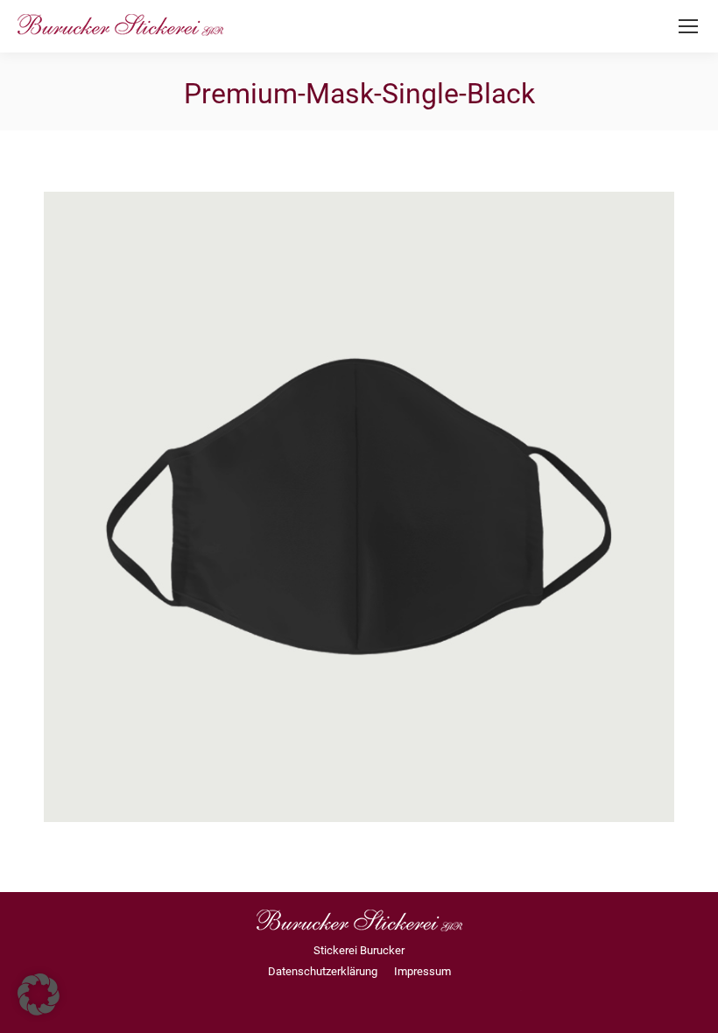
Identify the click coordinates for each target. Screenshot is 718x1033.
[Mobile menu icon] (688, 26)
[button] (38, 994)
